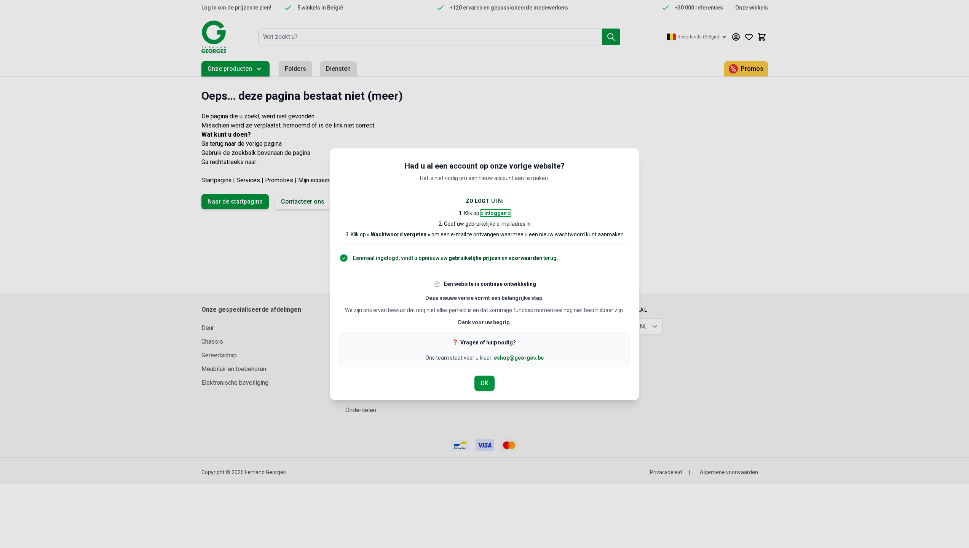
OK (484, 383)
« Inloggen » (496, 213)
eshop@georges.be (519, 358)
